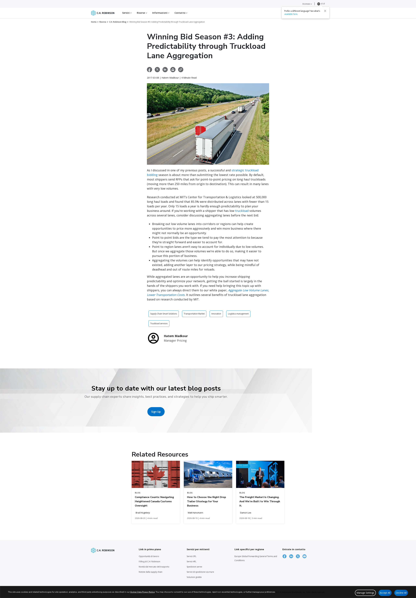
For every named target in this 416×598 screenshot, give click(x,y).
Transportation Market (194, 313)
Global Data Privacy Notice (142, 592)
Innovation (216, 313)
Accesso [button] (306, 3)
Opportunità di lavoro (149, 556)
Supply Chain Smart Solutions (163, 313)
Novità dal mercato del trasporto (154, 566)
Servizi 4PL (191, 561)
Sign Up (156, 411)
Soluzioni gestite (194, 577)
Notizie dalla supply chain (150, 572)
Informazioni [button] (160, 12)
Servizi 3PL (191, 556)
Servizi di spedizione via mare (200, 572)
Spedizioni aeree (194, 566)
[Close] (325, 10)
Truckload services (159, 323)
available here (290, 14)
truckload (242, 211)
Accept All (385, 592)
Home (94, 21)
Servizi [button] (126, 12)
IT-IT (323, 3)
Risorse (102, 21)
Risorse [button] (141, 12)
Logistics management (238, 313)
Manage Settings (365, 592)
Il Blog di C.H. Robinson (149, 561)
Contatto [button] (180, 12)
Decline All (401, 592)
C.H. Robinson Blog (117, 21)
